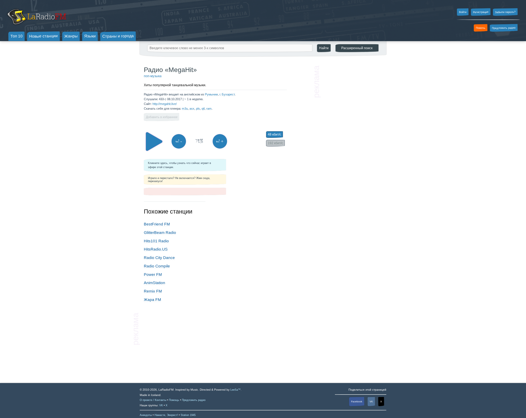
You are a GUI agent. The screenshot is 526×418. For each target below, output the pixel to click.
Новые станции (43, 36)
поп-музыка (152, 76)
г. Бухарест (227, 94)
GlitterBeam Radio (160, 232)
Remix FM (153, 291)
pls (198, 108)
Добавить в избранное (162, 117)
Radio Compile (157, 266)
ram (209, 108)
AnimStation (154, 283)
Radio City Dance (159, 257)
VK (371, 401)
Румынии (211, 94)
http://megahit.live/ (164, 104)
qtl (203, 108)
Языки (90, 36)
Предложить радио (504, 28)
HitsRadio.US (156, 249)
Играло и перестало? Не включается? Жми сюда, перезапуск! (179, 179)
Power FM (153, 274)
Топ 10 (16, 36)
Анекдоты (146, 415)
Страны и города (118, 36)
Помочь (480, 28)
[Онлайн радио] (36, 26)
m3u (185, 108)
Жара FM (152, 299)
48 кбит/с (274, 134)
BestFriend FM (157, 224)
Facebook (356, 401)
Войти (462, 12)
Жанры (71, 36)
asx (191, 108)
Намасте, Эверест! (166, 415)
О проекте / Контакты (153, 400)
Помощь (174, 400)
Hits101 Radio (156, 241)
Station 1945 (188, 415)
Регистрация (480, 12)
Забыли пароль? (505, 12)
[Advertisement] (351, 127)
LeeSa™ (235, 389)
